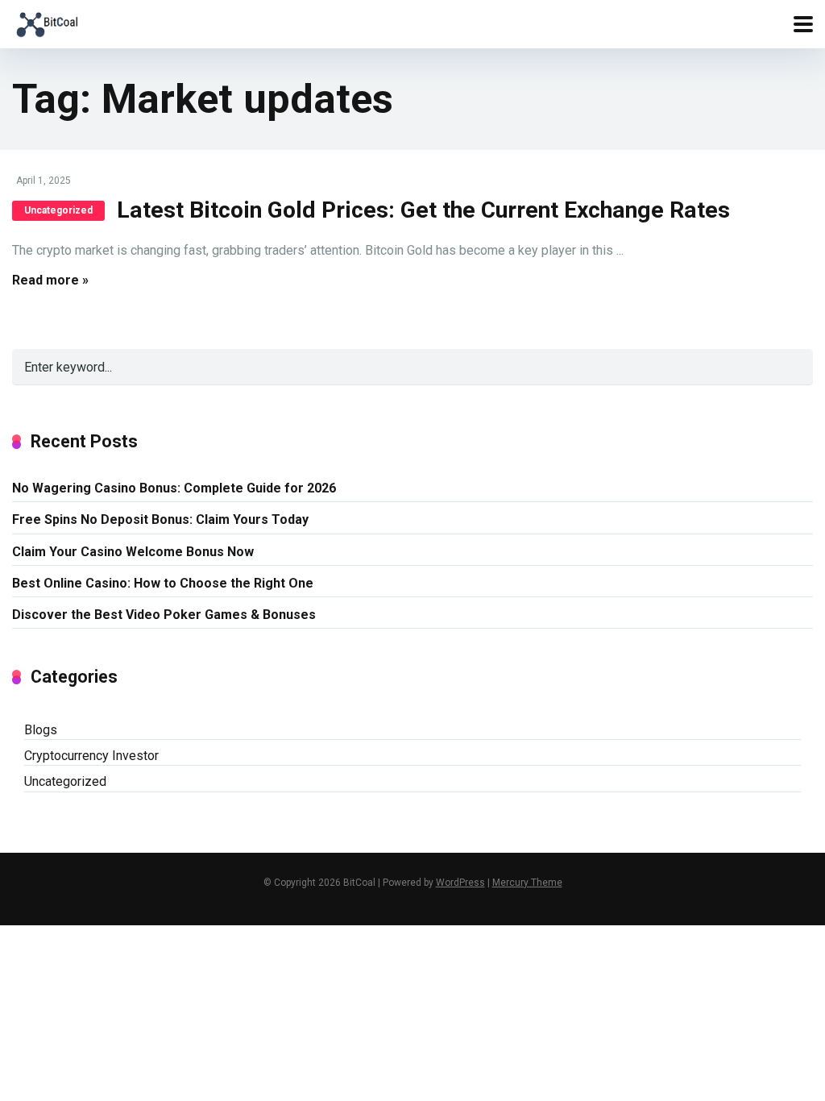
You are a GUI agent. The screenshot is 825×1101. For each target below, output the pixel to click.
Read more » (50, 280)
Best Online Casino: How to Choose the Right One (162, 583)
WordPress (460, 882)
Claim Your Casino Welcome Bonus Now (133, 551)
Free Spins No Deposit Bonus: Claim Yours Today (160, 519)
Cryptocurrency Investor (91, 755)
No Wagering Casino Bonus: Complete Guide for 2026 (174, 488)
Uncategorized (58, 210)
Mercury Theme (527, 882)
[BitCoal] (46, 22)
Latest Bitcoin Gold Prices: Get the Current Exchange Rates (423, 210)
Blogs (40, 729)
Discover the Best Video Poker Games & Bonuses (164, 614)
